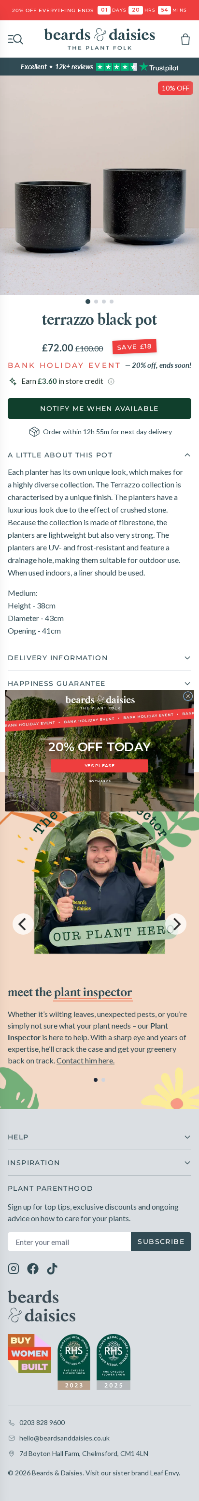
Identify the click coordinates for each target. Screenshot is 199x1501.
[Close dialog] (188, 696)
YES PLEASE (100, 765)
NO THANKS (99, 781)
